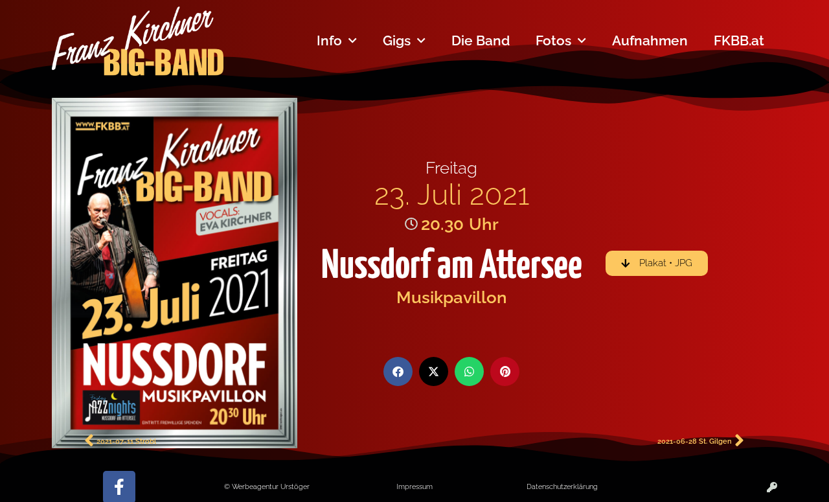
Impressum (414, 486)
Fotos (553, 40)
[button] (398, 371)
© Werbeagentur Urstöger (267, 486)
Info (329, 40)
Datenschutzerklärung (562, 486)
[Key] (772, 487)
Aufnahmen (650, 40)
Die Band (480, 40)
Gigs (397, 40)
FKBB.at (739, 40)
